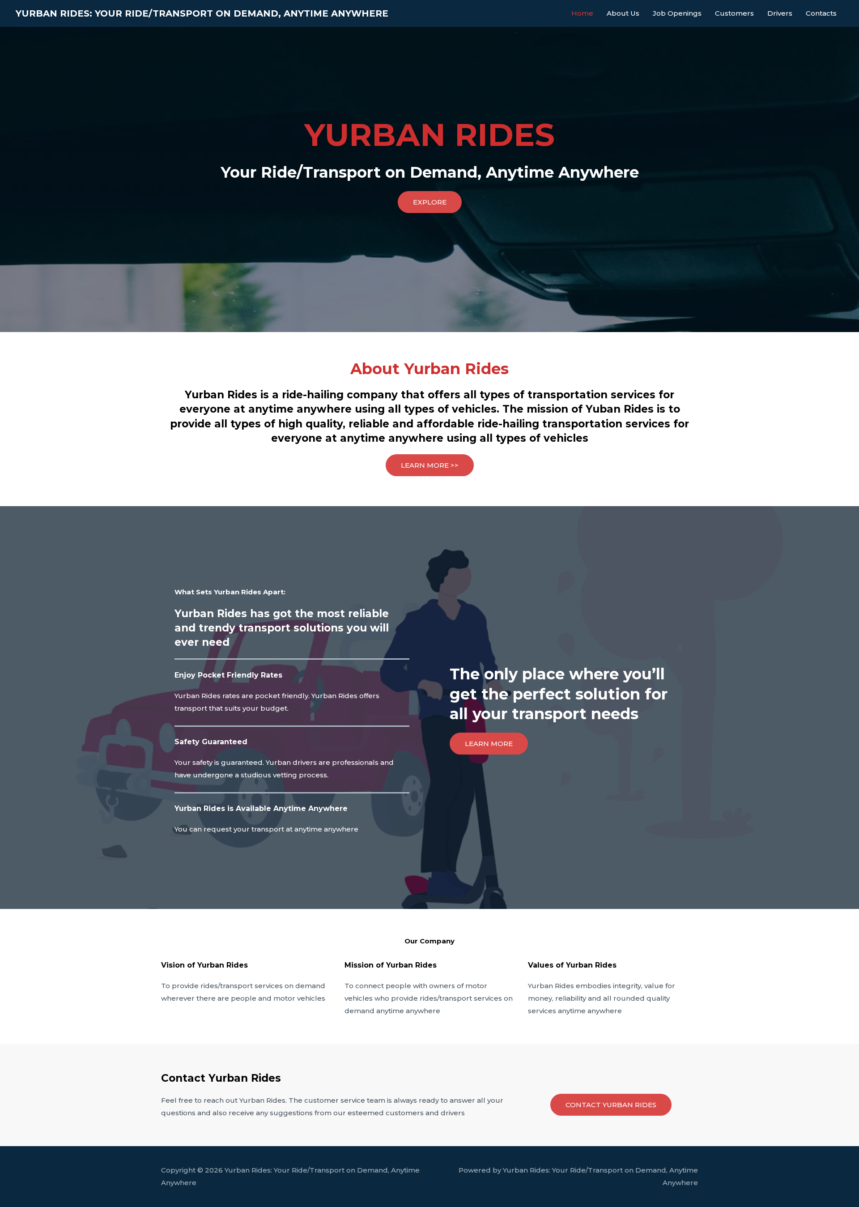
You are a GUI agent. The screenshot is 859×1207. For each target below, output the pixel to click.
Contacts (821, 13)
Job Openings (677, 13)
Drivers (779, 13)
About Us (623, 13)
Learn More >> (430, 465)
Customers (734, 13)
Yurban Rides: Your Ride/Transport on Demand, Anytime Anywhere (202, 13)
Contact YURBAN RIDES (611, 1104)
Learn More (489, 743)
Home (582, 13)
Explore (430, 202)
